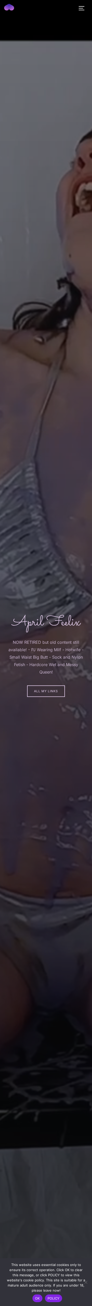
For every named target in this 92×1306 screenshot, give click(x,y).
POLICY (54, 1298)
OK (37, 1298)
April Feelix (46, 622)
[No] (85, 1282)
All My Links (46, 691)
